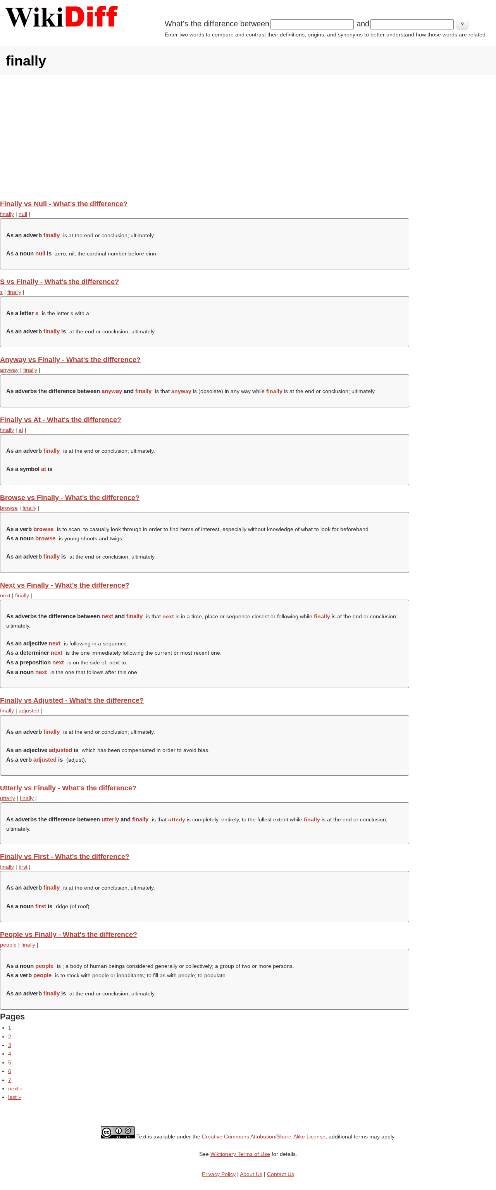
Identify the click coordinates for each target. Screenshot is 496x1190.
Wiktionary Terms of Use (240, 1154)
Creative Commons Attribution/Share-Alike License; (264, 1136)
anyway (9, 370)
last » (14, 1097)
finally (7, 214)
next (5, 595)
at (21, 430)
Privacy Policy (219, 1174)
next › (15, 1088)
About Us (251, 1174)
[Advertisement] (248, 137)
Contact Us (280, 1174)
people (8, 945)
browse (9, 508)
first (23, 867)
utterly (7, 798)
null (23, 214)
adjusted (29, 710)
